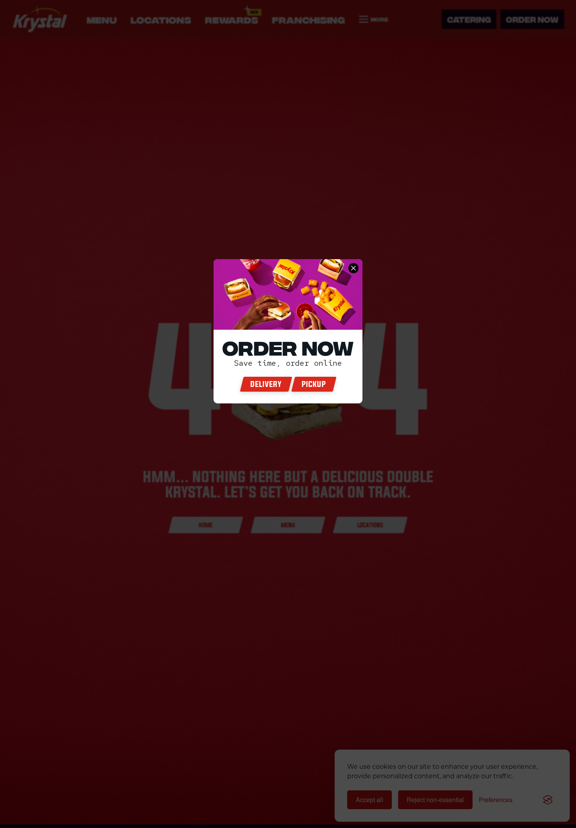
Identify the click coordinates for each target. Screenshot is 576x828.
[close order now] (353, 268)
